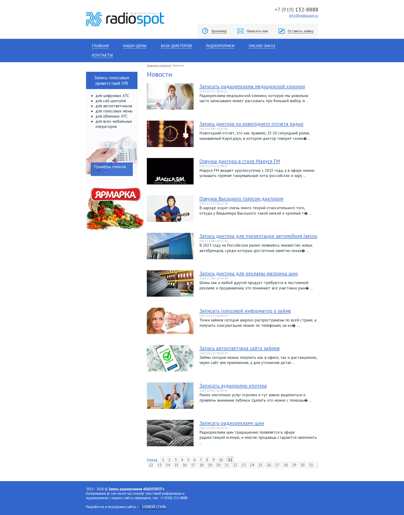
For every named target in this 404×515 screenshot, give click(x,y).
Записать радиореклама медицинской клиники (252, 86)
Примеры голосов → (110, 169)
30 (302, 465)
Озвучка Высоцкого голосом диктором (241, 198)
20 (218, 465)
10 (221, 459)
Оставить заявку (301, 31)
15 (176, 465)
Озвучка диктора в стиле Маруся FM (239, 161)
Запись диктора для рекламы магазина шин (248, 273)
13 (159, 465)
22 (235, 465)
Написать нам (257, 31)
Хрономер (219, 31)
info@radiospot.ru (303, 15)
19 (210, 465)
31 (311, 465)
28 (286, 465)
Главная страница (158, 65)
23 (244, 465)
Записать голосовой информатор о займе (245, 311)
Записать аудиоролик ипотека (233, 385)
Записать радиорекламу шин (231, 423)
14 (168, 465)
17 (193, 465)
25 (260, 465)
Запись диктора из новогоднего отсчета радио (251, 124)
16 (185, 465)
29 (294, 465)
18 (201, 465)
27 (277, 465)
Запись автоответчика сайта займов (239, 348)
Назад (152, 459)
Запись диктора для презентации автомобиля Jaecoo (258, 236)
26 (269, 465)
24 (252, 465)
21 (227, 465)
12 (151, 465)
